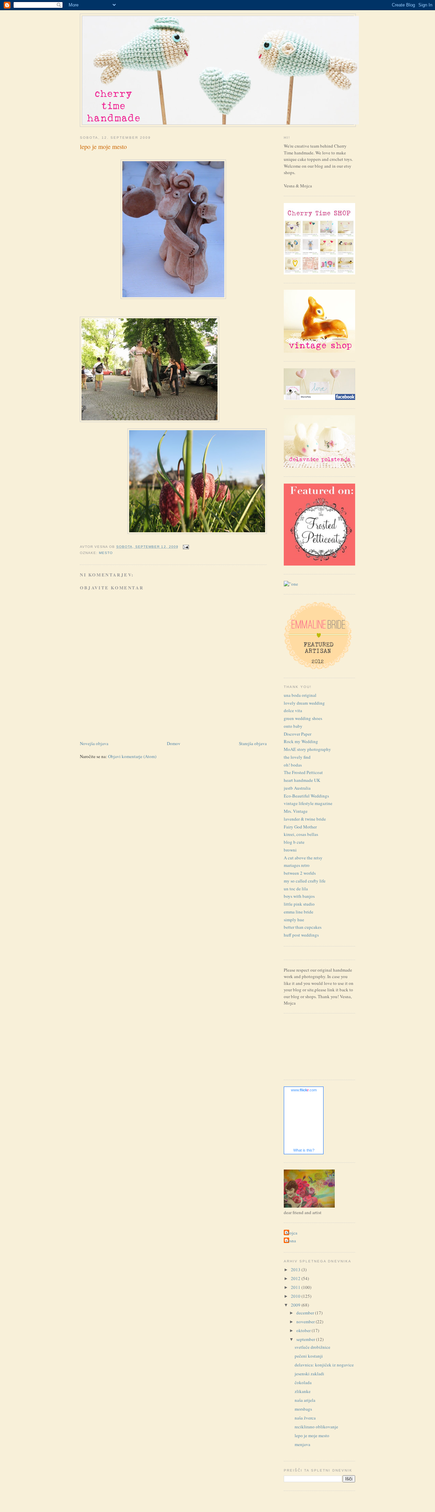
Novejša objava (94, 743)
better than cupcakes (302, 927)
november (306, 1321)
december (305, 1313)
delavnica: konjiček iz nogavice (324, 1365)
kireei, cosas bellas (301, 834)
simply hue (294, 920)
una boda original (300, 695)
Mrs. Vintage (296, 811)
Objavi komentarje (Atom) (132, 756)
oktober (304, 1330)
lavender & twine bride (305, 819)
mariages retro (297, 865)
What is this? (303, 1150)
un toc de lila (296, 889)
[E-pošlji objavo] (185, 547)
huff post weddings (301, 935)
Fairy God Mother (300, 827)
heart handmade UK (302, 780)
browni (290, 850)
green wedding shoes (303, 718)
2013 (296, 1269)
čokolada (303, 1382)
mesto (106, 553)
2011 (296, 1287)
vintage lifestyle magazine (308, 803)
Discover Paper (297, 734)
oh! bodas (293, 765)
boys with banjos (299, 896)
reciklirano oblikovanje (316, 1427)
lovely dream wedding (304, 703)
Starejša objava (253, 743)
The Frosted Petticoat (303, 772)
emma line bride (298, 912)
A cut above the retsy (303, 858)
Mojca (291, 1233)
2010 (296, 1296)
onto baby (293, 726)
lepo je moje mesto (103, 146)
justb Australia (297, 788)
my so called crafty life (305, 881)
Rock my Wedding (301, 741)
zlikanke (303, 1391)
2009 (296, 1305)
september (306, 1339)
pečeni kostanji (309, 1356)
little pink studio (299, 904)
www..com (304, 1090)
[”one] (291, 584)
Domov (173, 743)
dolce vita (293, 710)
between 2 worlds (300, 873)
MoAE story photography (307, 749)
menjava (302, 1444)
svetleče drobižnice (312, 1347)
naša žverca (305, 1418)
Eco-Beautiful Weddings (306, 796)
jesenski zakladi (309, 1374)
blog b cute (294, 842)
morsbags (303, 1409)
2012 (296, 1278)
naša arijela (305, 1400)
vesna (290, 1241)
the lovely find (297, 757)
